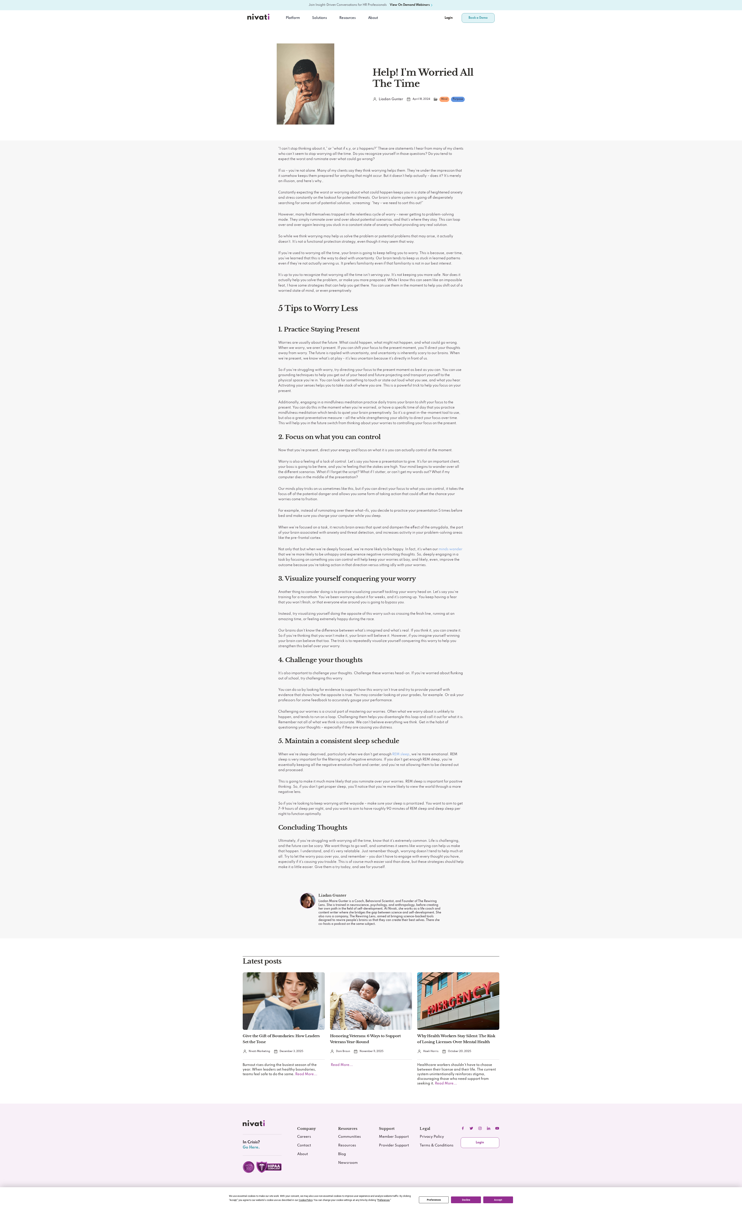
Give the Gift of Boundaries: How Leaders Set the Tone (281, 1039)
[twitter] (471, 1128)
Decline (466, 1200)
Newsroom (348, 1163)
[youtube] (497, 1128)
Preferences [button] (384, 1200)
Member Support (394, 1137)
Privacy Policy (432, 1137)
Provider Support (394, 1145)
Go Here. (251, 1147)
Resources (347, 1145)
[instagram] (480, 1128)
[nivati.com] (254, 1124)
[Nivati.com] (259, 18)
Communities (349, 1137)
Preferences (434, 1200)
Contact (304, 1145)
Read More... (305, 1074)
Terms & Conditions (437, 1145)
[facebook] (463, 1128)
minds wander (450, 549)
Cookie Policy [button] (305, 1200)
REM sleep (400, 754)
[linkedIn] (488, 1128)
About (373, 18)
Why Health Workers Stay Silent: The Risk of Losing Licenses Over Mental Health (456, 1039)
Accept (498, 1200)
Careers (304, 1137)
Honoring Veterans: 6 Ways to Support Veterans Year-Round (365, 1039)
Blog (342, 1154)
